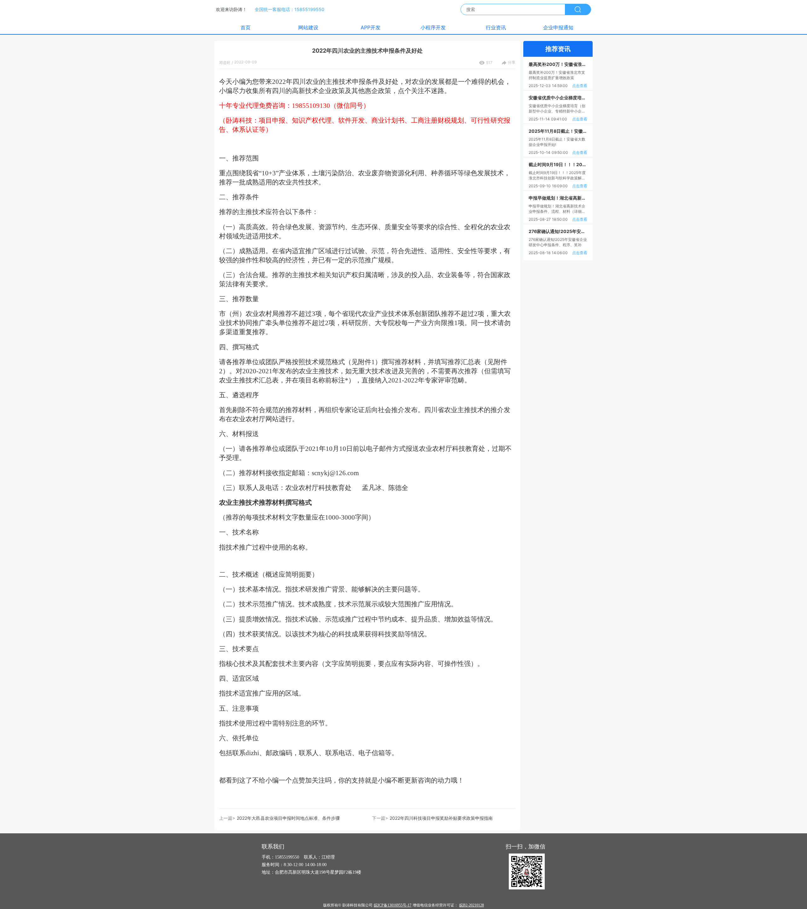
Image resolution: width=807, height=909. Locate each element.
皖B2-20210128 (471, 905)
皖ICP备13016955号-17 (392, 905)
